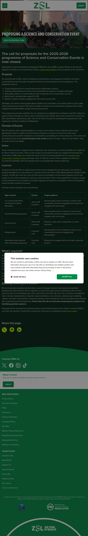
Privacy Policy (46, 270)
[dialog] (44, 268)
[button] (18, 276)
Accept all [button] (67, 276)
